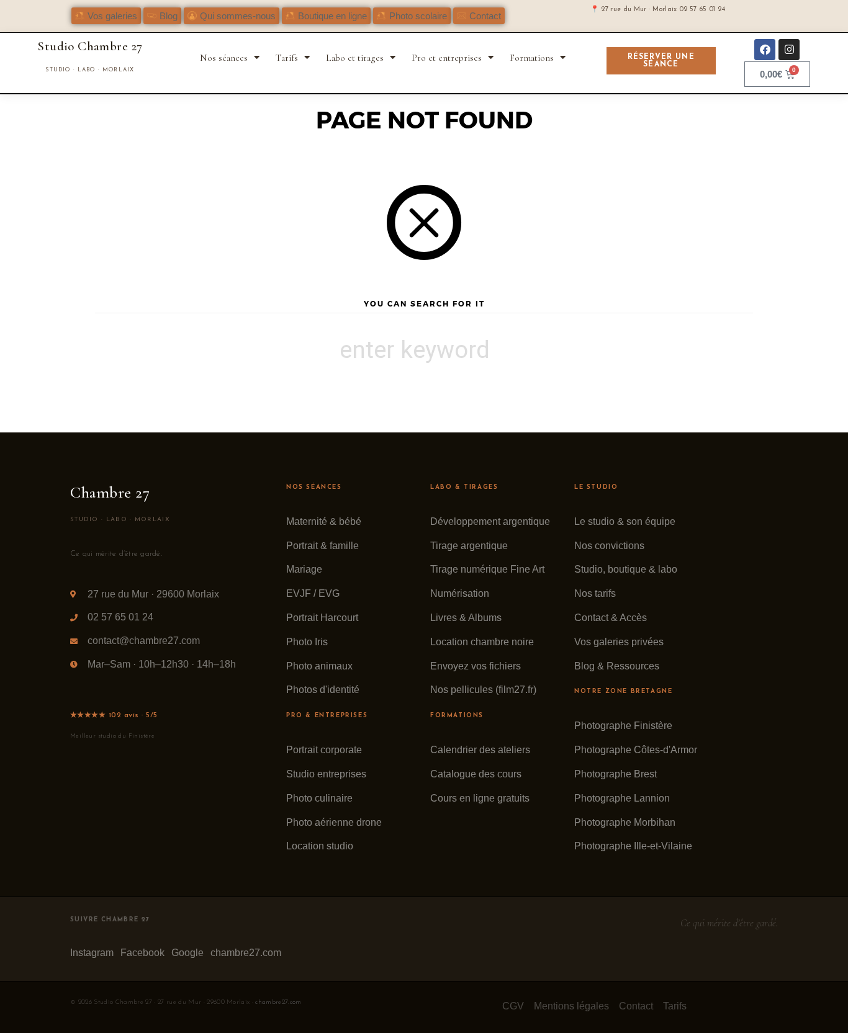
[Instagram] (789, 49)
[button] (162, 15)
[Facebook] (764, 49)
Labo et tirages (355, 57)
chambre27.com (278, 1002)
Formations (532, 57)
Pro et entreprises (447, 57)
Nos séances (224, 57)
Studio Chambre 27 (89, 46)
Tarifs (287, 57)
